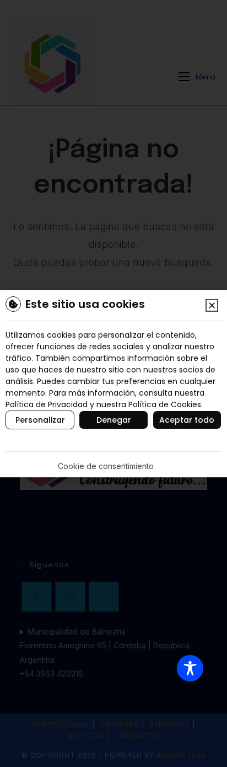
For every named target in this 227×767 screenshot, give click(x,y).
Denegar (113, 419)
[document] (113, 383)
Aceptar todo (186, 419)
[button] (212, 305)
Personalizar (40, 419)
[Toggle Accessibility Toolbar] (190, 668)
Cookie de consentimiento (106, 466)
